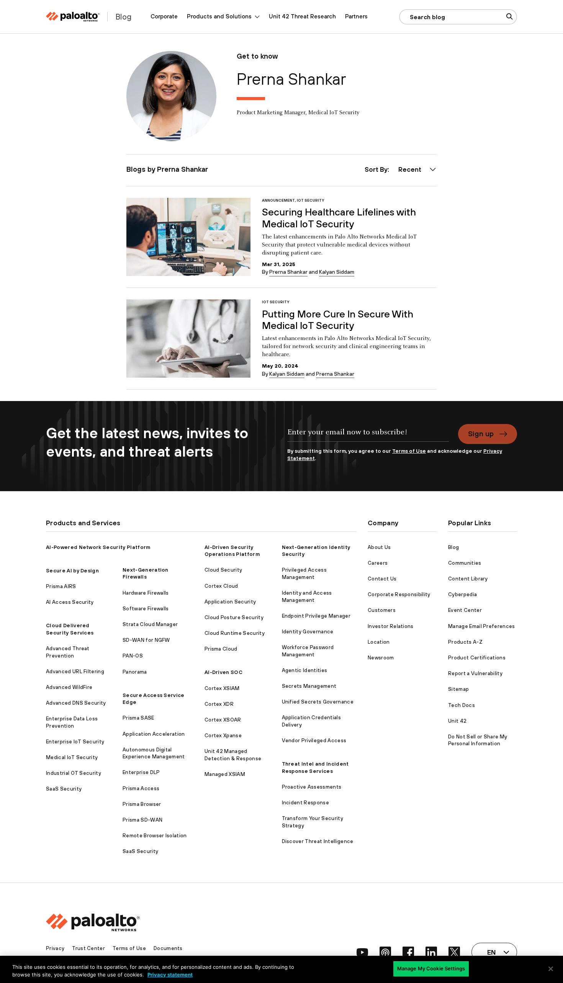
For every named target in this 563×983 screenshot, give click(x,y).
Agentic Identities (304, 670)
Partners (356, 16)
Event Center (465, 610)
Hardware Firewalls (146, 593)
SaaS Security (64, 789)
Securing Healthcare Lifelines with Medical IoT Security (339, 217)
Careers (378, 563)
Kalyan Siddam (336, 272)
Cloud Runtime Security (235, 633)
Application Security (230, 602)
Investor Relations (391, 626)
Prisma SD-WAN (142, 820)
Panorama (135, 672)
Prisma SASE (138, 718)
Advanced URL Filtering (75, 671)
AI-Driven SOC (223, 672)
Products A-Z (465, 642)
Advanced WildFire (69, 687)
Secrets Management (309, 686)
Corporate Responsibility (399, 594)
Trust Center (88, 948)
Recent (409, 169)
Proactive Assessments (312, 787)
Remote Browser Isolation (155, 835)
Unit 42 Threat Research (302, 16)
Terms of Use (409, 451)
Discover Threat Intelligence (318, 841)
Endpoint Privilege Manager (316, 616)
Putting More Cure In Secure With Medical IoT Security (337, 319)
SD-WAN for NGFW (146, 640)
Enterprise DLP (141, 772)
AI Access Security (70, 602)
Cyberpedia (462, 594)
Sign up (481, 433)
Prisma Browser (142, 804)
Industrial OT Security (73, 773)
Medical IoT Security (72, 757)
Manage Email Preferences (481, 626)
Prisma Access (141, 788)
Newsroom (381, 658)
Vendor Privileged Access (314, 740)
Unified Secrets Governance (318, 702)
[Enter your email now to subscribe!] (368, 436)
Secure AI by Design (72, 571)
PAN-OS (133, 656)
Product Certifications (477, 658)
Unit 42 (457, 721)
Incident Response (305, 802)
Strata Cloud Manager (150, 624)
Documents (168, 948)
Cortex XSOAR (223, 720)
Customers (382, 610)
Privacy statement (170, 974)
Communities (464, 563)
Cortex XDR (219, 704)
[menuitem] (164, 16)
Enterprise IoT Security (75, 742)
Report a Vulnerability (475, 673)
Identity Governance (308, 632)
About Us (379, 547)
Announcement (278, 200)
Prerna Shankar (288, 272)
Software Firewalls (146, 608)
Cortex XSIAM (222, 688)
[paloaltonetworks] (73, 16)
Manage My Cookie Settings (431, 968)
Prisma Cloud (221, 649)
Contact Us (382, 579)
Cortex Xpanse (223, 735)
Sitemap (458, 689)
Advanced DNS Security (76, 703)
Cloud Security (223, 570)
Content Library (468, 579)
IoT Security (310, 200)
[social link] (362, 952)
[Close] (550, 968)
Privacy (55, 948)
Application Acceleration (154, 734)
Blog (453, 547)
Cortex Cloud (221, 586)
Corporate (164, 16)
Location (379, 642)
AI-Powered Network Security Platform (98, 547)
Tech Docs (461, 705)
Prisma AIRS (61, 586)
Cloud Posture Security (234, 617)
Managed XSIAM (225, 774)
